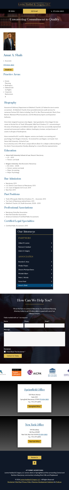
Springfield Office (34, 389)
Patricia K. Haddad (24, 247)
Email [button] (35, 11)
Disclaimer (7, 349)
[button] (11, 10)
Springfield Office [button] (34, 406)
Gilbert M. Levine (23, 243)
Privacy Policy (26, 482)
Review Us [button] (34, 457)
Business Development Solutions (43, 482)
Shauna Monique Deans (26, 270)
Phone (26, 321)
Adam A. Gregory (24, 251)
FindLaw (58, 482)
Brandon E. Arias (23, 262)
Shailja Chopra (23, 266)
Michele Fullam (23, 274)
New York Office (34, 424)
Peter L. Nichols (23, 277)
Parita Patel (22, 281)
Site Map (18, 482)
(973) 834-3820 (8, 65)
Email (47, 321)
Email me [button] (8, 70)
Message (7, 330)
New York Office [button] (34, 441)
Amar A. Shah (22, 285)
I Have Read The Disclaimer (15, 352)
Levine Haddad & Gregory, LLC (30, 480)
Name (6, 321)
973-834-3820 (58, 11)
